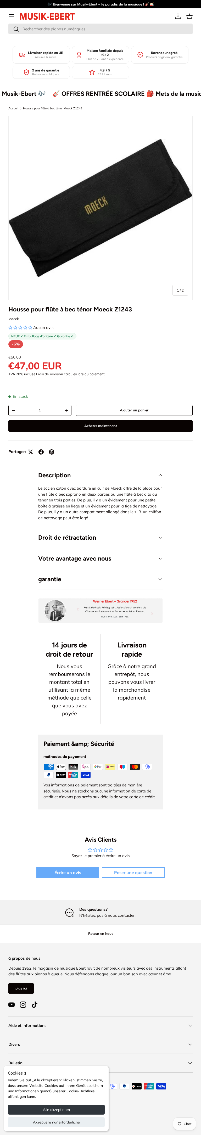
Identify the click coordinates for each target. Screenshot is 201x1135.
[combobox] (100, 29)
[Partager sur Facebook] (41, 452)
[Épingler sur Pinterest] (51, 452)
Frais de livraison (49, 374)
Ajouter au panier (134, 410)
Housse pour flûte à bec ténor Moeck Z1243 (52, 108)
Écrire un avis (67, 872)
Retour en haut (100, 933)
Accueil (13, 108)
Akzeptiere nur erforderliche (56, 1122)
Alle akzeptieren (56, 1109)
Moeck (13, 319)
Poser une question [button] (133, 872)
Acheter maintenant (100, 426)
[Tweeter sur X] (30, 452)
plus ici (21, 988)
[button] (189, 16)
